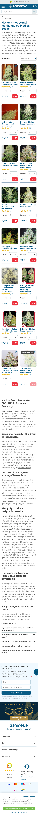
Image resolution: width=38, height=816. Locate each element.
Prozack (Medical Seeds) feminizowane (10, 164)
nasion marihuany (24, 468)
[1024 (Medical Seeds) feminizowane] (28, 195)
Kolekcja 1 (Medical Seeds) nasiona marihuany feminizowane (27, 289)
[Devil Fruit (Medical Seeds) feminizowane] (28, 72)
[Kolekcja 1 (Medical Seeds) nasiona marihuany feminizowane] (28, 276)
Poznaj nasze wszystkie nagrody (19, 718)
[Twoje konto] (33, 6)
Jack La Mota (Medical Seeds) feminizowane (8, 124)
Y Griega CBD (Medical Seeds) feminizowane (26, 370)
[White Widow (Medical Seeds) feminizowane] (10, 195)
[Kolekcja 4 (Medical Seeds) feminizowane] (28, 319)
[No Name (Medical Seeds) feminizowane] (28, 112)
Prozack (25, 518)
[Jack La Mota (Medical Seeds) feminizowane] (10, 112)
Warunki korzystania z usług (17, 698)
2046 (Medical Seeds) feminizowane (10, 247)
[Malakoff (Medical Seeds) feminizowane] (28, 236)
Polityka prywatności (29, 796)
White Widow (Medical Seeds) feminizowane (8, 207)
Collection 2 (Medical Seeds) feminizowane (10, 330)
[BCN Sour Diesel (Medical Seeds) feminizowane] (28, 153)
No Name (16, 460)
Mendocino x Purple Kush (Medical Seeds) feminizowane (10, 370)
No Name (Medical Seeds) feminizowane (28, 123)
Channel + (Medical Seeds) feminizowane (10, 83)
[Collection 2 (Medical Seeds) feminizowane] (10, 319)
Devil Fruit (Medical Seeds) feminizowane (28, 83)
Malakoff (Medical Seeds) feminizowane (28, 247)
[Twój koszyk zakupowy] (36, 6)
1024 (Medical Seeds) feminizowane (28, 206)
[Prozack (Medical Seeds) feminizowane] (10, 153)
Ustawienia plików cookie (19, 812)
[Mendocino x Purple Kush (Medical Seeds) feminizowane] (10, 358)
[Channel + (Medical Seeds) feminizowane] (10, 72)
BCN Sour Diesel (16, 529)
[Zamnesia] (18, 6)
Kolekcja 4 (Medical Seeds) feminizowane (28, 330)
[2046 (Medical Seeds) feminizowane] (10, 236)
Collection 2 (6, 555)
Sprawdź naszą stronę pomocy (28, 778)
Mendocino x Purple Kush (11, 452)
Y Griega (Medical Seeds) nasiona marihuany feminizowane (8, 289)
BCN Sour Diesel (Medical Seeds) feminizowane (26, 165)
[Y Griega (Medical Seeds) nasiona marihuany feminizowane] (10, 276)
